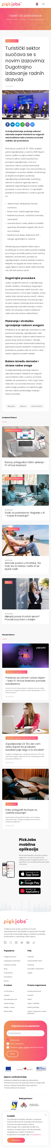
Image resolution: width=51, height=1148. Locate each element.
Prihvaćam (16, 1140)
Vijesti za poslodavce (36, 19)
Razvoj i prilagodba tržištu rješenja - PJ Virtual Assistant (25, 464)
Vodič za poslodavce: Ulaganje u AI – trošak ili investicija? (25, 514)
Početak (30, 957)
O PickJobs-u (9, 991)
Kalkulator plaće (10, 965)
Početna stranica (12, 19)
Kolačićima (36, 1134)
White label (8, 1011)
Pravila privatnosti (34, 991)
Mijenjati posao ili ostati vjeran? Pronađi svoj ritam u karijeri (22, 618)
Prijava (12, 1054)
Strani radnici (12, 41)
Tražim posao (14, 1040)
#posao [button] (23, 406)
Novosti (23, 19)
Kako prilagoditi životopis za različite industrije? (21, 811)
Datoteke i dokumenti (35, 969)
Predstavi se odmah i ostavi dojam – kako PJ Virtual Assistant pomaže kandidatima (25, 680)
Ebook (6, 981)
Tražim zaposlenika (17, 1044)
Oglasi (29, 973)
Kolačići (30, 995)
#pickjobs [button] (11, 406)
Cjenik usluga (9, 1003)
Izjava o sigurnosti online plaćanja (36, 1012)
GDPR (29, 999)
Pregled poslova (10, 957)
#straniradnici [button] (36, 406)
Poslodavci (8, 977)
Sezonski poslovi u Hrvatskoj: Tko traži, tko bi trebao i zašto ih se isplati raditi (23, 566)
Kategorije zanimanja (12, 961)
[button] (37, 4)
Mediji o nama (9, 1007)
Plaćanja (30, 965)
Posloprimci (8, 973)
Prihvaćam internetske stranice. (27, 1048)
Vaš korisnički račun (34, 961)
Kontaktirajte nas (10, 999)
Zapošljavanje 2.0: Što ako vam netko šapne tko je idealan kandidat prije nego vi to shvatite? (24, 746)
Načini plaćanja (33, 1007)
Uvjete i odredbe (23, 1048)
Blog (5, 969)
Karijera (7, 995)
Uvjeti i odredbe (33, 1003)
